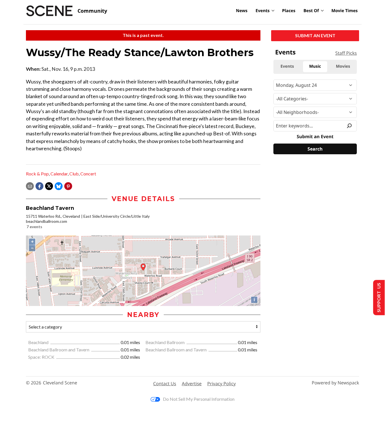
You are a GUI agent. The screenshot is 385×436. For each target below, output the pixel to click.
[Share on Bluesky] (59, 185)
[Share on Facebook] (39, 185)
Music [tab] (315, 66)
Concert (88, 173)
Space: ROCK (41, 357)
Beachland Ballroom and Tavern (59, 349)
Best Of (311, 11)
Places (288, 11)
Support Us (378, 297)
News (241, 11)
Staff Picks (346, 53)
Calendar (59, 173)
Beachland (38, 342)
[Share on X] (49, 185)
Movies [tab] (343, 66)
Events (263, 11)
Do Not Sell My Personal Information (198, 399)
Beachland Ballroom (165, 342)
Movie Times (344, 11)
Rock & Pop (37, 173)
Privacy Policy (221, 383)
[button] (68, 185)
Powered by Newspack (335, 383)
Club (74, 173)
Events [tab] (287, 66)
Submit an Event (315, 35)
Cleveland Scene (60, 383)
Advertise (192, 383)
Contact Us (164, 383)
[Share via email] (30, 185)
